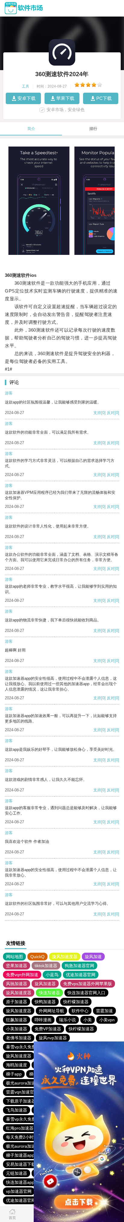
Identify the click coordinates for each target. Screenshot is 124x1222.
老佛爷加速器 (18, 1037)
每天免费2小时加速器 (26, 1137)
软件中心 (80, 1010)
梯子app (14, 1074)
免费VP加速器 (48, 1028)
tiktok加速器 (46, 965)
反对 (111, 412)
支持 (97, 412)
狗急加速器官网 (79, 965)
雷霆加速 (104, 1010)
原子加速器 (16, 1001)
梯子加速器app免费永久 (28, 1155)
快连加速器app (20, 1182)
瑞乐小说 (67, 1019)
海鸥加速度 (16, 1065)
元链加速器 (16, 1173)
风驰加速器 (16, 983)
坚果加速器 (16, 965)
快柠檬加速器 (75, 1001)
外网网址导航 (51, 1010)
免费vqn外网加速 (22, 974)
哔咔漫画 (43, 1019)
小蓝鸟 (52, 974)
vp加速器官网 (19, 1191)
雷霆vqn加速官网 (22, 1092)
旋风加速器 (45, 983)
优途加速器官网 (80, 974)
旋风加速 (93, 956)
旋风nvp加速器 (53, 1037)
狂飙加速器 (16, 1019)
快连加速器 (49, 992)
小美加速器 (16, 1028)
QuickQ (37, 956)
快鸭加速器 (45, 1001)
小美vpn (107, 1019)
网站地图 (14, 956)
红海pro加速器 (19, 1128)
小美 (87, 1019)
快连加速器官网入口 (86, 992)
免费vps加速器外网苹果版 (87, 983)
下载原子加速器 (21, 1101)
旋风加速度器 (64, 956)
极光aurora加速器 (23, 1083)
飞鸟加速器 (16, 1110)
